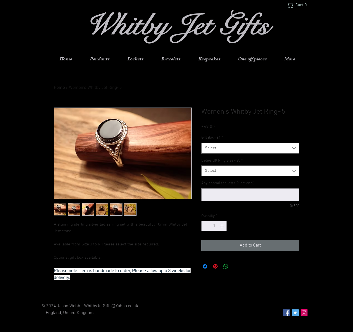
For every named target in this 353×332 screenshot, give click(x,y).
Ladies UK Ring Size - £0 (222, 160)
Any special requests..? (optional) (228, 183)
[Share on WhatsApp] (226, 266)
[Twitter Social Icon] (295, 312)
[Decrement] (205, 226)
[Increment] (222, 226)
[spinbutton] (214, 226)
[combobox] (250, 148)
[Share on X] (236, 266)
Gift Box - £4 (212, 137)
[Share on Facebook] (205, 266)
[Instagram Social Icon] (304, 312)
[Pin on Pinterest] (215, 266)
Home (59, 87)
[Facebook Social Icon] (286, 312)
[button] (299, 5)
